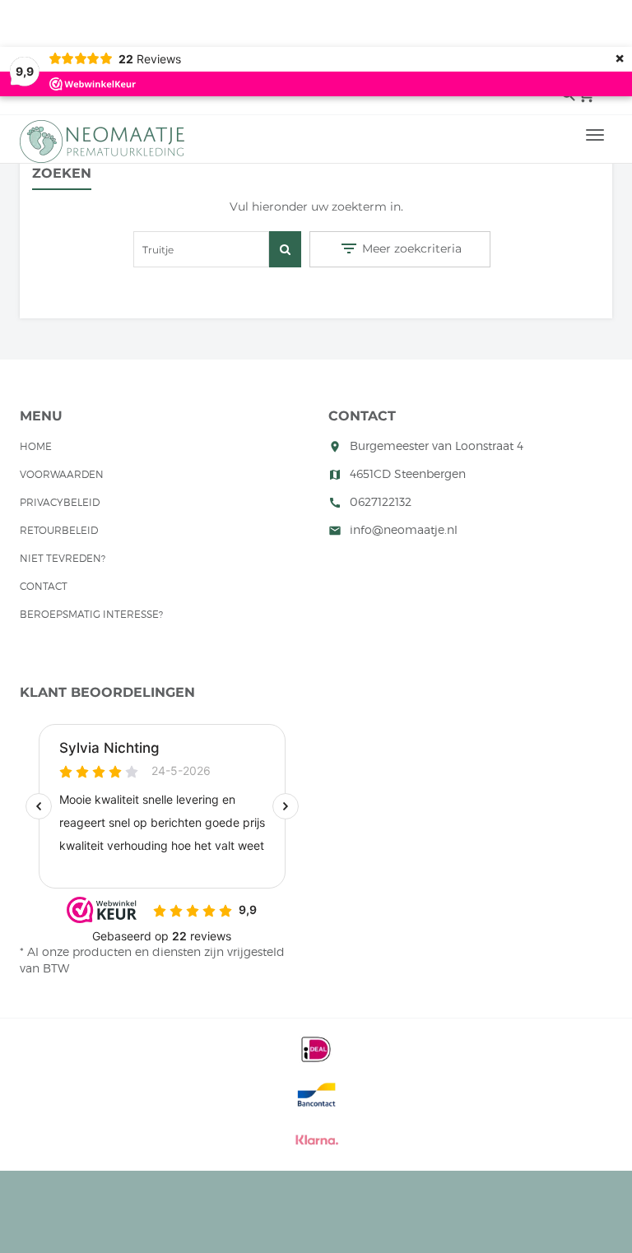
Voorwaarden (62, 474)
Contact (43, 586)
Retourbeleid (59, 530)
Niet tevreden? (62, 558)
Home (36, 446)
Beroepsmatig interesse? (91, 614)
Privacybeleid (60, 502)
